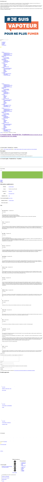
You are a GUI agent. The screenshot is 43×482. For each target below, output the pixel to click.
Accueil (1, 132)
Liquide (10, 149)
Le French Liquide (11, 186)
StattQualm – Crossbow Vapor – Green (6, 388)
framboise (20, 149)
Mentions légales (4, 479)
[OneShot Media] (6, 82)
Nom (1, 362)
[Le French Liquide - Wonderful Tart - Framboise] (6, 166)
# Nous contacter (14, 472)
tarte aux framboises (34, 149)
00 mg (9, 198)
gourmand (25, 149)
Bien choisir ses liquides (5, 467)
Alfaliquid (22, 470)
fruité (22, 149)
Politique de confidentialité (5, 476)
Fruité (4, 149)
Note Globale (2, 367)
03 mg (11, 198)
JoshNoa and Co (23, 465)
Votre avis (1, 361)
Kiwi (22, 469)
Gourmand (7, 149)
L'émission (3, 42)
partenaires (5, 441)
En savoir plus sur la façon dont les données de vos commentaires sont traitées (24, 370)
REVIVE (22, 468)
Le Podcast (3, 43)
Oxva (22, 464)
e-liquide (15, 149)
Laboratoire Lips (23, 462)
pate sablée (28, 149)
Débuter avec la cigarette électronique (7, 466)
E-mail (1, 364)
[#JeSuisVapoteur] (21, 34)
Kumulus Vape (23, 463)
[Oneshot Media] (6, 431)
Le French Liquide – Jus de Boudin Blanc (7, 405)
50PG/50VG (10, 191)
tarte (30, 149)
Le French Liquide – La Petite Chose (6, 422)
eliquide (18, 149)
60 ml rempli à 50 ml (11, 193)
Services (3, 44)
